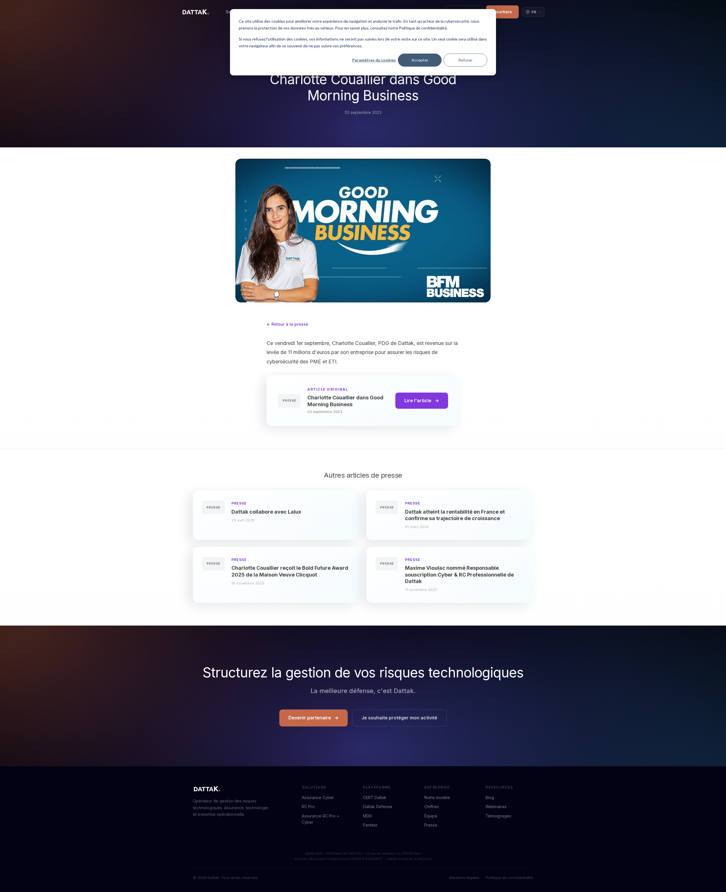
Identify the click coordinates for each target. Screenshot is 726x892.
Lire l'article (417, 400)
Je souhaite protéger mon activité (399, 718)
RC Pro (308, 806)
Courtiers (502, 11)
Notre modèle (437, 797)
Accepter (419, 60)
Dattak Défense (377, 806)
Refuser (465, 60)
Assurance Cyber (318, 797)
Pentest (370, 825)
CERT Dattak (375, 797)
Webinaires (496, 806)
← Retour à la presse (287, 324)
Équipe (430, 815)
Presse (430, 825)
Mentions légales (464, 877)
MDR (367, 815)
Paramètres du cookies (374, 60)
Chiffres (431, 806)
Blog (490, 797)
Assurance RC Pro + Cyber (320, 819)
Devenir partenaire (309, 718)
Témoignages (498, 815)
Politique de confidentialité (509, 877)
